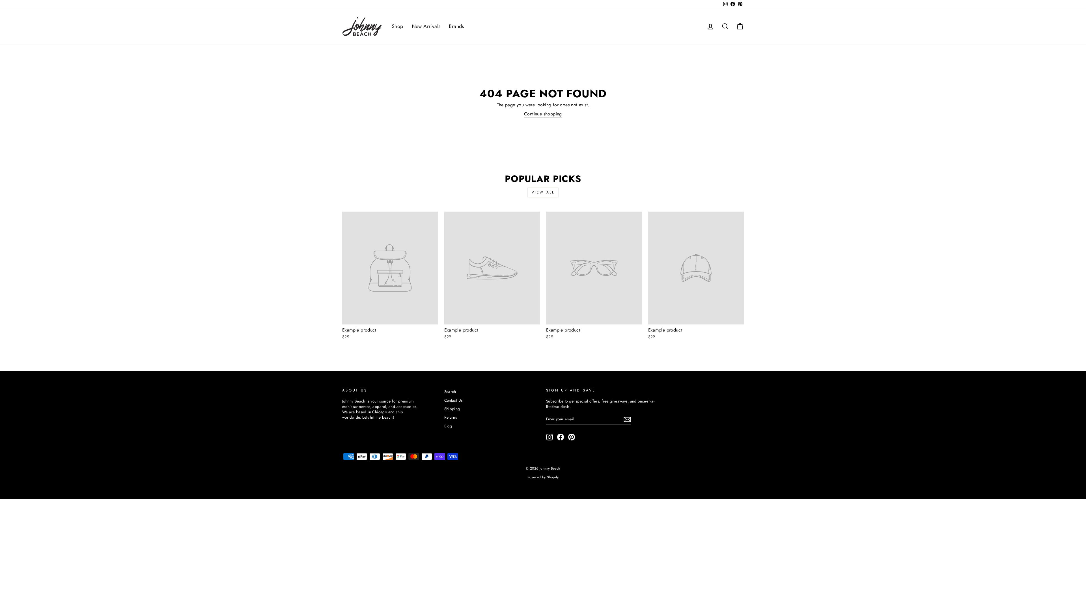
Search (450, 391)
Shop (397, 26)
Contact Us (453, 400)
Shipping (452, 409)
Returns (450, 417)
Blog (448, 426)
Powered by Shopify (543, 477)
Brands (456, 26)
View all (543, 192)
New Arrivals (426, 26)
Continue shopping (543, 114)
